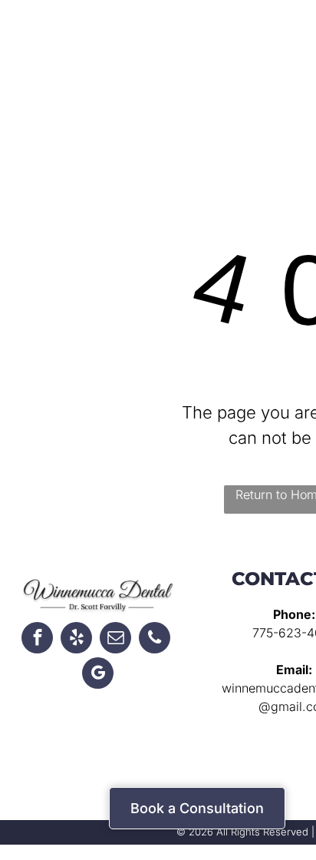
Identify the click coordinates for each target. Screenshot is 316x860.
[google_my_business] (98, 675)
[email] (115, 639)
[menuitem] (212, 50)
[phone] (154, 639)
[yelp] (76, 639)
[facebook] (37, 639)
